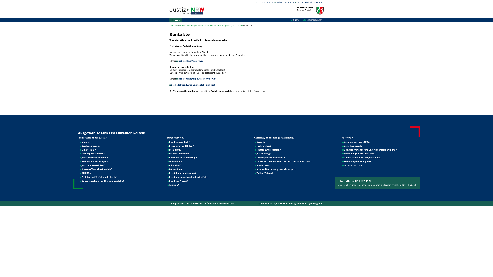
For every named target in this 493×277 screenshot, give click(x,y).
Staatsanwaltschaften (268, 149)
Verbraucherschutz (179, 153)
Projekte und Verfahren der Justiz (215, 25)
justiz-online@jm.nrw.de (190, 61)
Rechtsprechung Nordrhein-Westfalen (188, 177)
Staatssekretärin (90, 146)
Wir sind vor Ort (352, 165)
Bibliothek (174, 165)
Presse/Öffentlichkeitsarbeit (96, 169)
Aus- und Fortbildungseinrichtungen (275, 169)
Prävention (175, 169)
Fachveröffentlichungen (94, 161)
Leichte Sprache (265, 2)
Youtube (287, 203)
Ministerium (88, 149)
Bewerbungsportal (353, 146)
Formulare (174, 149)
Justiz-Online (237, 25)
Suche (296, 19)
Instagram (316, 203)
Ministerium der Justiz (189, 25)
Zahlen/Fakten (264, 173)
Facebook (266, 203)
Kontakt (320, 2)
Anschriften (263, 165)
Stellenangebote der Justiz (357, 161)
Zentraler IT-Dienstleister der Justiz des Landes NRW (283, 161)
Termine (173, 185)
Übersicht (212, 203)
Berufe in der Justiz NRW (356, 142)
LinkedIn (301, 203)
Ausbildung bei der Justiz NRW (359, 153)
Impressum (178, 203)
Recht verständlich (178, 142)
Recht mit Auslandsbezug (182, 157)
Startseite (173, 25)
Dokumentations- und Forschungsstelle (102, 181)
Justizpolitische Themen (94, 157)
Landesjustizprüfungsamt (270, 157)
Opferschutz (175, 161)
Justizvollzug (263, 153)
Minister (86, 142)
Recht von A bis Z (178, 181)
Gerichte (261, 142)
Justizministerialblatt (93, 165)
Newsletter (227, 203)
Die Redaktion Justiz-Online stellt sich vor (192, 84)
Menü (177, 20)
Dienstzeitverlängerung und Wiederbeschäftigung (369, 149)
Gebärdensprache (285, 2)
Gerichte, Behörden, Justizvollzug (273, 137)
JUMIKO (85, 173)
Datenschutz (195, 203)
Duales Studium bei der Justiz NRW (362, 157)
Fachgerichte (263, 146)
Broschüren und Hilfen (181, 146)
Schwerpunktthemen (93, 153)
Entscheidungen (314, 19)
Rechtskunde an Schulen (182, 173)
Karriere (346, 137)
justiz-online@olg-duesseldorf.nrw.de (197, 78)
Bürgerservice (175, 137)
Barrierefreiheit (305, 2)
